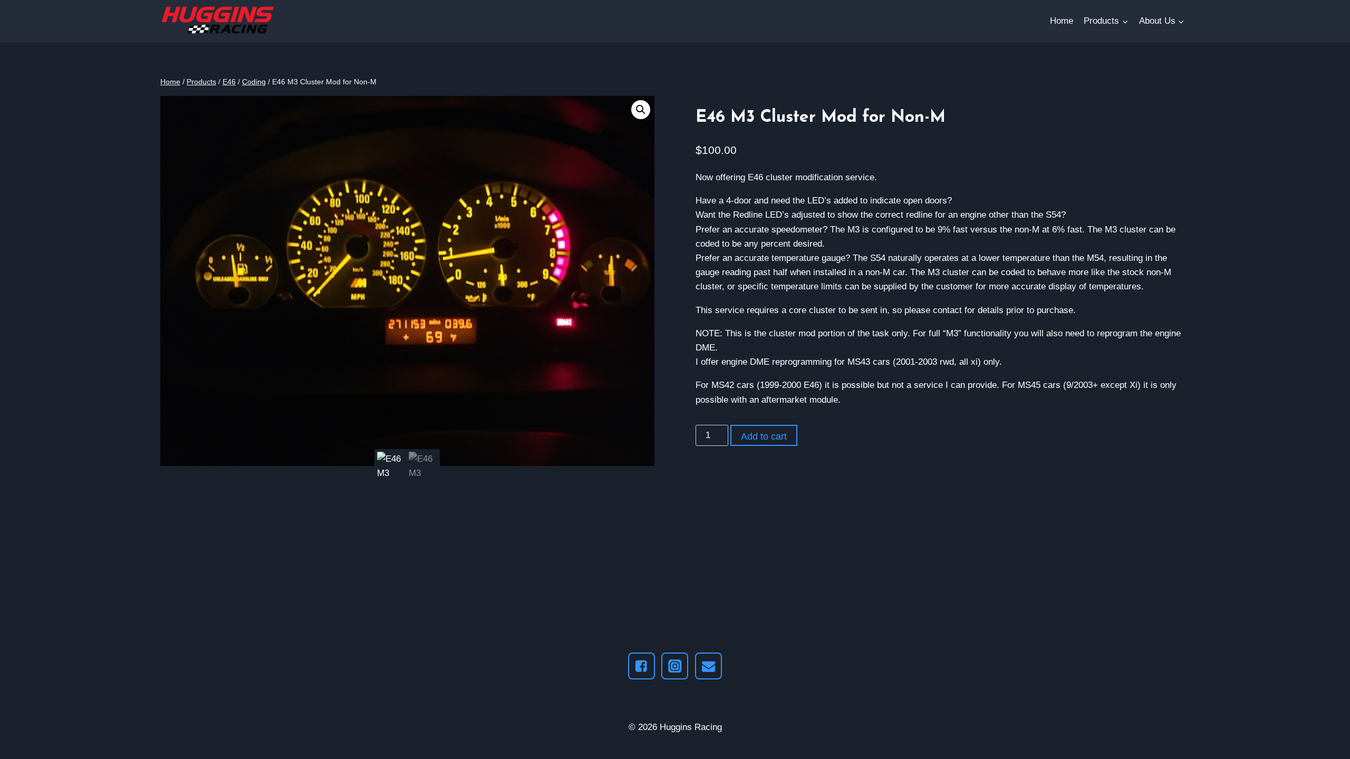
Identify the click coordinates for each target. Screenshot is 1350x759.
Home (1061, 21)
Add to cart (764, 436)
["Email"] (708, 666)
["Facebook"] (641, 666)
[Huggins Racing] (219, 21)
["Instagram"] (674, 666)
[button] (1125, 21)
